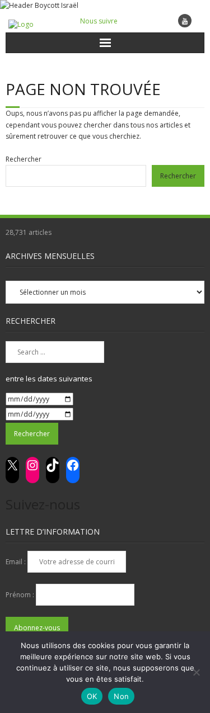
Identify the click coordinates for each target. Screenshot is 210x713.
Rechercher (23, 159)
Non (121, 696)
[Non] (196, 672)
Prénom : (21, 594)
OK (92, 696)
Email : (16, 561)
